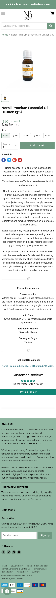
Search (4, 566)
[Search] (51, 26)
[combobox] (24, 26)
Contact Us (25, 569)
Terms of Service (40, 569)
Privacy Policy (22, 572)
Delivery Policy (17, 566)
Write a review (28, 392)
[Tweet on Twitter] (9, 160)
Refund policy (7, 572)
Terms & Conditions (9, 569)
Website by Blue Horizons (12, 579)
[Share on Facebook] (3, 160)
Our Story (36, 572)
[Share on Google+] (14, 160)
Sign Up (45, 535)
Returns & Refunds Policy (37, 566)
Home (4, 35)
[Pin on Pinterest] (20, 160)
